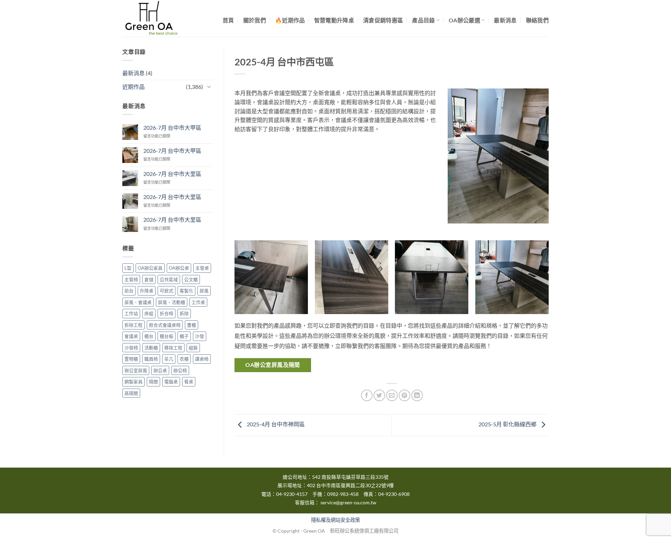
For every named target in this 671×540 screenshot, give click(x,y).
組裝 (193, 347)
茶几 (168, 359)
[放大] (533, 101)
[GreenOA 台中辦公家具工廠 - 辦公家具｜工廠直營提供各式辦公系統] (157, 18)
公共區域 (169, 279)
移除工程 (173, 347)
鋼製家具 (133, 381)
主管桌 (202, 268)
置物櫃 (131, 359)
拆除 (184, 313)
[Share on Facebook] (367, 395)
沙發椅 (131, 347)
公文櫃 (191, 279)
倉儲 (148, 279)
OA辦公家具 (150, 268)
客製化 (186, 291)
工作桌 (198, 302)
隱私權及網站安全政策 (335, 520)
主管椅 (131, 279)
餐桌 (188, 381)
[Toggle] (209, 86)
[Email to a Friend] (392, 395)
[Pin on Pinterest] (404, 395)
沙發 (199, 336)
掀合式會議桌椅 (165, 325)
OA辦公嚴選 (464, 20)
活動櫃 (151, 347)
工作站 (131, 313)
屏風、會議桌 (138, 302)
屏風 (204, 291)
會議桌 (131, 336)
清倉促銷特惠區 (383, 20)
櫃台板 (166, 336)
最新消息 (505, 20)
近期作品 (133, 86)
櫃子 (184, 336)
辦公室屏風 (135, 370)
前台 (129, 291)
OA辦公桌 (179, 268)
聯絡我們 (537, 20)
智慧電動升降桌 (334, 20)
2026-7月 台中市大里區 (172, 173)
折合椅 (166, 313)
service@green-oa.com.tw (348, 502)
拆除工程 (133, 325)
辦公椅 (180, 370)
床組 (148, 313)
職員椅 (151, 359)
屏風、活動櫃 (171, 302)
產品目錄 (423, 20)
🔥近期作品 (290, 20)
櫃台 (148, 336)
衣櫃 (184, 359)
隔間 (153, 381)
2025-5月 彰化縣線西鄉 (507, 424)
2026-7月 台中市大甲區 (172, 127)
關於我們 (254, 20)
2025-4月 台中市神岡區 (275, 424)
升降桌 (146, 291)
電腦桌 (171, 381)
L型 (127, 268)
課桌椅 (202, 359)
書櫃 (191, 325)
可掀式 (166, 291)
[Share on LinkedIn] (417, 395)
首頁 (228, 20)
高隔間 (131, 393)
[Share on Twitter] (379, 395)
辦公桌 (160, 370)
